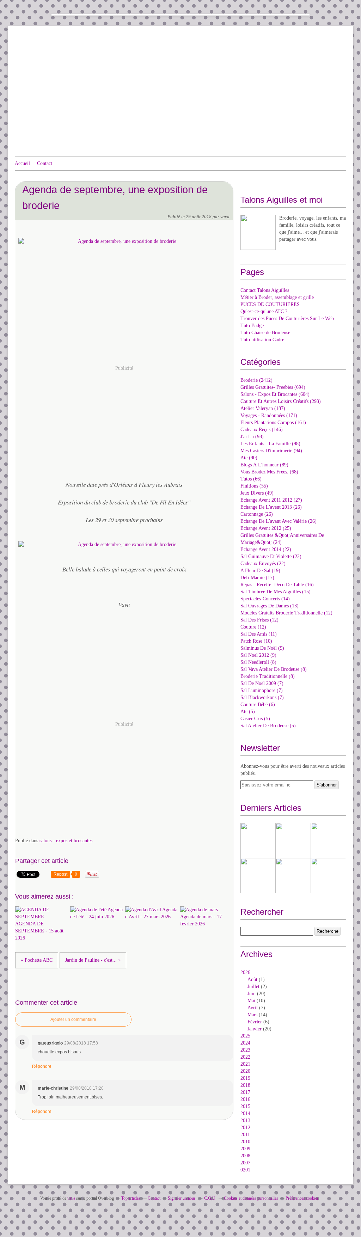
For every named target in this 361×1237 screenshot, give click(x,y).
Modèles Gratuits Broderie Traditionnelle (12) (286, 613)
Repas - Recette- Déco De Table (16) (277, 584)
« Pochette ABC (37, 960)
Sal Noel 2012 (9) (258, 655)
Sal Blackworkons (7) (262, 697)
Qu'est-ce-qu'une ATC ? (263, 311)
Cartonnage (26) (256, 514)
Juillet (253, 986)
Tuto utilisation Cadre (262, 339)
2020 (245, 1071)
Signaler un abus (182, 1198)
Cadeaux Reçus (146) (261, 429)
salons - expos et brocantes (65, 840)
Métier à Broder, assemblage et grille (277, 297)
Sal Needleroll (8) (258, 662)
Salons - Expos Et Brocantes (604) (275, 394)
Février (254, 1021)
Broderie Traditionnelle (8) (267, 676)
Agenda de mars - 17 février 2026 (201, 920)
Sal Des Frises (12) (259, 620)
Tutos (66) (251, 479)
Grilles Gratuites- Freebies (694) (272, 387)
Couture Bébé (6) (257, 704)
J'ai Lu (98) (252, 436)
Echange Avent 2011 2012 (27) (271, 500)
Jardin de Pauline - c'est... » (93, 960)
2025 (245, 1036)
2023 (245, 1050)
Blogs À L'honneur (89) (264, 464)
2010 (245, 1141)
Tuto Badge (252, 325)
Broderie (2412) (256, 380)
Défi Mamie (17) (257, 577)
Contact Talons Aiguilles (264, 290)
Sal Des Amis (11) (258, 634)
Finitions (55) (254, 486)
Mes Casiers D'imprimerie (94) (271, 450)
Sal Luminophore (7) (261, 690)
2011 (245, 1134)
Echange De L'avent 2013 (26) (271, 507)
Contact (44, 163)
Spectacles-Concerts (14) (265, 598)
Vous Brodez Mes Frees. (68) (269, 471)
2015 (245, 1106)
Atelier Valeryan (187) (262, 408)
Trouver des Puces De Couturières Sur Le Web (287, 318)
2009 (245, 1148)
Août (252, 979)
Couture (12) (253, 627)
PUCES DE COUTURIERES (270, 304)
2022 (245, 1057)
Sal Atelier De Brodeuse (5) (268, 725)
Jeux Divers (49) (257, 493)
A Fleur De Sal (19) (260, 570)
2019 (245, 1078)
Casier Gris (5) (255, 718)
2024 (245, 1043)
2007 (245, 1162)
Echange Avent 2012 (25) (265, 528)
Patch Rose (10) (256, 641)
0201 (245, 1169)
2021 (245, 1064)
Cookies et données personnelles (251, 1198)
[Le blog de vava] (258, 232)
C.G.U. (210, 1198)
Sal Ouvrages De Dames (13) (269, 605)
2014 (245, 1113)
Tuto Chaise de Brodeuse (265, 332)
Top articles (130, 1198)
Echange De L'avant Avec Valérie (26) (278, 521)
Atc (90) (248, 457)
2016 (245, 1099)
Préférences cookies (302, 1198)
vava (71, 1198)
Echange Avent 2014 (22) (265, 549)
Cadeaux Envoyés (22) (263, 563)
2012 (245, 1127)
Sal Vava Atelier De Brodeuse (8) (273, 669)
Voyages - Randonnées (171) (268, 415)
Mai (251, 1000)
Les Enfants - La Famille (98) (270, 443)
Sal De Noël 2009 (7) (261, 683)
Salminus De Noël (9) (262, 648)
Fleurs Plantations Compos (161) (273, 422)
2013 (245, 1120)
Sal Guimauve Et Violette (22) (270, 556)
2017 (245, 1092)
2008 (245, 1155)
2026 (245, 972)
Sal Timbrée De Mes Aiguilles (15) (275, 591)
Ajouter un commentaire (73, 1019)
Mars (252, 1014)
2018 (245, 1085)
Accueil (22, 163)
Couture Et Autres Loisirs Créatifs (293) (280, 401)
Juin (251, 993)
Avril (252, 1007)
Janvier (254, 1028)
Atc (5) (247, 711)
